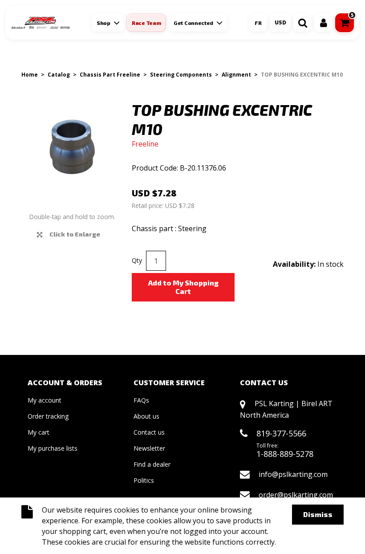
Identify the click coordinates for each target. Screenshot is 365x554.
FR (258, 23)
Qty (137, 260)
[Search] (302, 22)
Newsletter (149, 448)
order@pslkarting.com (296, 495)
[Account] (323, 22)
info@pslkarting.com (293, 474)
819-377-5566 (281, 433)
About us (146, 416)
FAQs (141, 400)
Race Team (146, 23)
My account (44, 400)
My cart (38, 432)
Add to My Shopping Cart (183, 286)
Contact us (149, 432)
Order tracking (48, 416)
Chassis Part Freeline (110, 74)
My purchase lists (52, 448)
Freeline (145, 144)
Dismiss (318, 514)
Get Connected (193, 23)
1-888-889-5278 (284, 453)
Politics (144, 480)
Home (29, 74)
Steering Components (181, 74)
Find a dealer (152, 464)
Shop (103, 23)
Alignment (236, 74)
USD (280, 22)
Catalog (59, 74)
